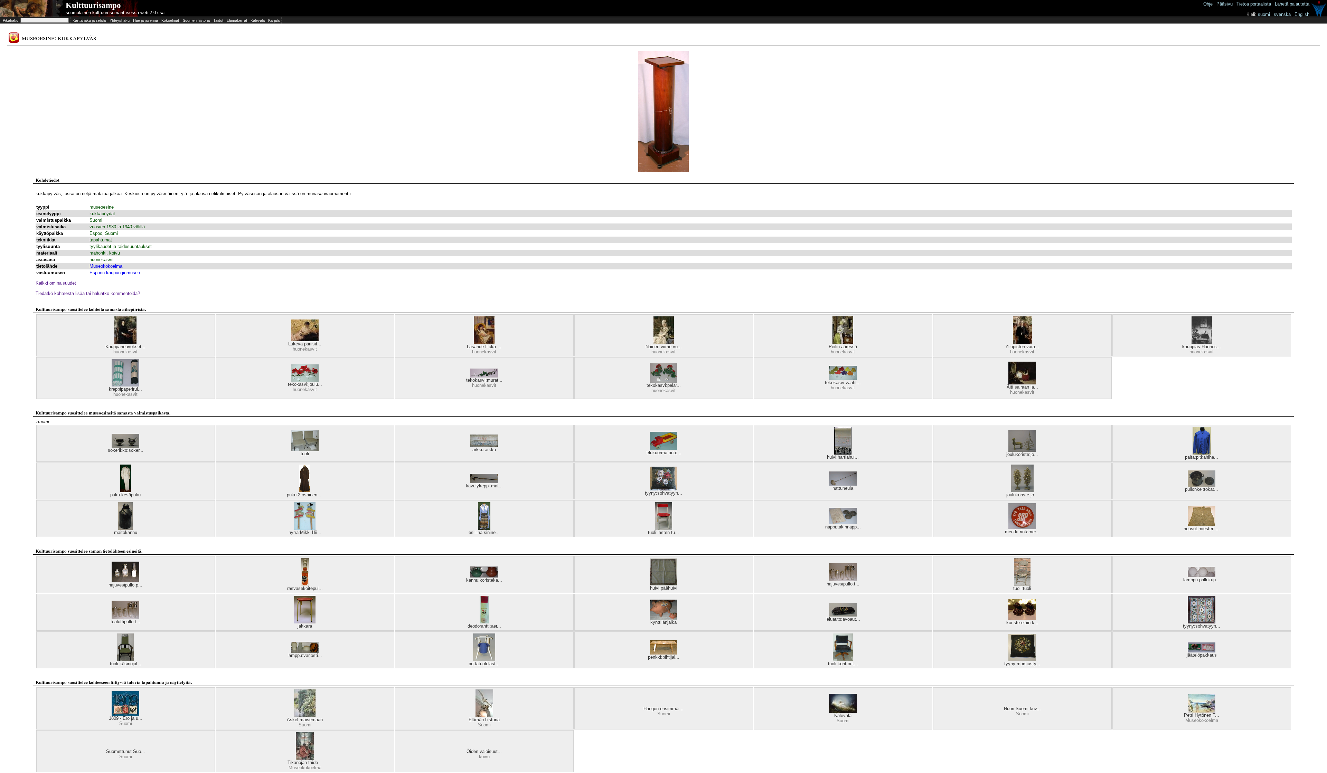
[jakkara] (305, 621)
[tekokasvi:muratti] (484, 376)
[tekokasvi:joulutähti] (305, 380)
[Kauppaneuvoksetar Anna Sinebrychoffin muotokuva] (125, 342)
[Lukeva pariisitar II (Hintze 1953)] (305, 339)
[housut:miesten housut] (1201, 524)
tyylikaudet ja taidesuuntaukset (121, 246)
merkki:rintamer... (1022, 531)
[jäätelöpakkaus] (1201, 650)
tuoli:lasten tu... (663, 532)
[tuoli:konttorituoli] (843, 659)
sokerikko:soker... (125, 450)
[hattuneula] (843, 484)
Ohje (1208, 4)
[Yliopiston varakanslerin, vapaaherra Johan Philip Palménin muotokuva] (1022, 342)
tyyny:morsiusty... (1022, 663)
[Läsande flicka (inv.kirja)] (484, 342)
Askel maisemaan (305, 719)
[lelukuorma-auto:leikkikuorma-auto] (663, 448)
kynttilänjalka (663, 622)
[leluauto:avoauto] (843, 615)
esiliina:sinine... (484, 532)
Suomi (96, 220)
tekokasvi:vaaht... (843, 382)
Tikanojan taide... (305, 762)
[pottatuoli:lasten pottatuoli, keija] (484, 659)
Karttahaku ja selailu (89, 20)
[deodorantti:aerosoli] (484, 621)
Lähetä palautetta (1292, 4)
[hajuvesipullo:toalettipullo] (843, 579)
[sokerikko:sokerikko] (125, 446)
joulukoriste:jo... (1022, 454)
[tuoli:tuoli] (1022, 584)
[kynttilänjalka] (663, 618)
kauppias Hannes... (1201, 346)
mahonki (98, 253)
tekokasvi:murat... (484, 380)
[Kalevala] (843, 711)
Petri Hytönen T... (1201, 715)
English (1302, 14)
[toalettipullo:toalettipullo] (125, 617)
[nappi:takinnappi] (843, 522)
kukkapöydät (102, 213)
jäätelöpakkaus (1202, 655)
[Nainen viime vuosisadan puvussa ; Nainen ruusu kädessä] (663, 342)
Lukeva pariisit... (304, 343)
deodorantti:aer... (484, 626)
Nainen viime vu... (664, 346)
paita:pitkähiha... (1201, 457)
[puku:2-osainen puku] (304, 490)
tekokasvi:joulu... (305, 384)
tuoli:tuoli (1022, 588)
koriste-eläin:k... (1022, 622)
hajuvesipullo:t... (843, 583)
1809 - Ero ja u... (125, 718)
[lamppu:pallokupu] (1201, 575)
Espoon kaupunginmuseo (115, 272)
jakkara (305, 626)
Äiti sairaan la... (1022, 387)
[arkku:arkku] (484, 445)
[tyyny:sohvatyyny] (663, 489)
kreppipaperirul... (125, 389)
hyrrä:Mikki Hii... (305, 532)
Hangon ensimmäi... (663, 708)
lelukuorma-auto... (663, 452)
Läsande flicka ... (484, 346)
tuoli (305, 453)
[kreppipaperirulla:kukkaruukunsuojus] (125, 385)
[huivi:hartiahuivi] (842, 453)
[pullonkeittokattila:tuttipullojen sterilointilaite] (1201, 485)
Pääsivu (1224, 4)
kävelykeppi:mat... (484, 485)
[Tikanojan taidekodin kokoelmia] (305, 758)
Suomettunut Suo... (125, 751)
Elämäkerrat (237, 20)
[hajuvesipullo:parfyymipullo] (125, 580)
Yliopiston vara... (1022, 346)
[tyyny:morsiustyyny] (1022, 659)
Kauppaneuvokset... (125, 346)
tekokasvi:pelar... (664, 385)
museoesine (102, 207)
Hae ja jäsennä (145, 20)
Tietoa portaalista (1253, 4)
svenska (1282, 14)
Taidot (218, 20)
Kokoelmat (170, 20)
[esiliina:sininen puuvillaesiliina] (484, 528)
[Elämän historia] (484, 715)
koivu (114, 253)
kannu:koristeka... (484, 580)
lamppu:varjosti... (305, 655)
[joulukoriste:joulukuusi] (1022, 450)
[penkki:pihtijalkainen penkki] (663, 653)
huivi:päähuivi (663, 588)
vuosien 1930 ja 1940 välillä (117, 226)
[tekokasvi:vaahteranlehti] (843, 378)
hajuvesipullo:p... (125, 585)
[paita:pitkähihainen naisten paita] (1202, 453)
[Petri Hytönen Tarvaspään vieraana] (1201, 711)
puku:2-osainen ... (305, 494)
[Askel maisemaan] (305, 715)
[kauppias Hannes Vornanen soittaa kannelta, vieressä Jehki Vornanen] (1202, 342)
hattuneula (842, 488)
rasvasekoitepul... (305, 588)
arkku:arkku (484, 449)
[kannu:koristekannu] (484, 576)
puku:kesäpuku (125, 494)
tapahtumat (101, 239)
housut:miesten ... (1202, 528)
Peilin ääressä (843, 346)
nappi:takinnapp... (843, 526)
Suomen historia (196, 20)
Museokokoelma (106, 266)
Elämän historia (484, 719)
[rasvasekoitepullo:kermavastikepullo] (305, 584)
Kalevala (258, 20)
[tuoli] (305, 449)
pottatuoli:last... (484, 663)
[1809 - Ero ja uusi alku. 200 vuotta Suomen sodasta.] (125, 714)
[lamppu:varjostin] (305, 651)
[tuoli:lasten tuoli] (663, 528)
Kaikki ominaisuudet (56, 283)
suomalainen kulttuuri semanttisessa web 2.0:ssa (115, 12)
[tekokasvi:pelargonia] (663, 381)
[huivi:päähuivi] (663, 583)
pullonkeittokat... (1201, 489)
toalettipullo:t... (125, 621)
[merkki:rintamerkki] (1022, 527)
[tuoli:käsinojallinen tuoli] (125, 659)
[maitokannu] (125, 528)
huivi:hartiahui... (843, 457)
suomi (1264, 14)
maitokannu (125, 532)
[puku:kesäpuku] (125, 490)
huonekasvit (102, 259)
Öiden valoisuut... (484, 751)
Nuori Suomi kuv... (1022, 708)
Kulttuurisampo (93, 5)
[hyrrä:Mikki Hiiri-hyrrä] (305, 528)
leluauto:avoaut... (843, 619)
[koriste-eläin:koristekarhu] (1022, 618)
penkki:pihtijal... (663, 657)
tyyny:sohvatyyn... (663, 493)
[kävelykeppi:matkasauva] (484, 481)
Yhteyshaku (120, 20)
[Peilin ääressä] (842, 342)
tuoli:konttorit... (843, 663)
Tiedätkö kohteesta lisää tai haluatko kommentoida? (88, 293)
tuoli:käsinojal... (125, 663)
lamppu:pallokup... (1201, 579)
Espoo (96, 233)
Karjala (274, 20)
